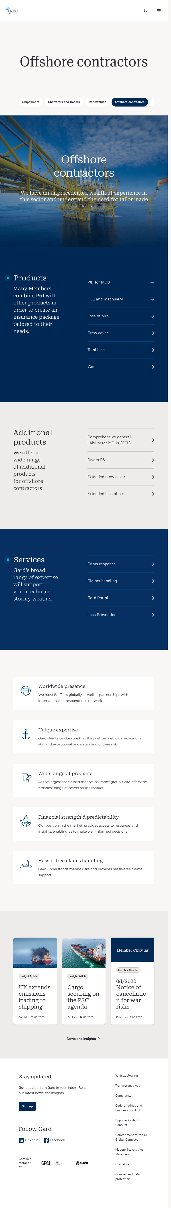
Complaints (123, 1095)
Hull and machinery (105, 299)
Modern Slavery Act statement (129, 1152)
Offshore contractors (130, 102)
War (91, 366)
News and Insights (81, 1039)
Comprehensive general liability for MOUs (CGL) (109, 440)
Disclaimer (122, 1164)
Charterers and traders (64, 102)
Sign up (27, 1106)
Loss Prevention (102, 614)
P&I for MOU (99, 282)
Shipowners (30, 102)
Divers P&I (97, 459)
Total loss (96, 349)
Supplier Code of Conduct (127, 1122)
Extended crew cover (106, 476)
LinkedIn (31, 1140)
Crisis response (102, 564)
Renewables (97, 102)
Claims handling (102, 580)
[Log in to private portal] (145, 10)
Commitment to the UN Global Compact (132, 1137)
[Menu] (158, 10)
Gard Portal (98, 597)
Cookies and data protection (127, 1176)
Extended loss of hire (107, 493)
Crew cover (98, 332)
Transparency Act (127, 1085)
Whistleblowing (126, 1075)
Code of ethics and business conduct (128, 1108)
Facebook (57, 1140)
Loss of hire (98, 316)
